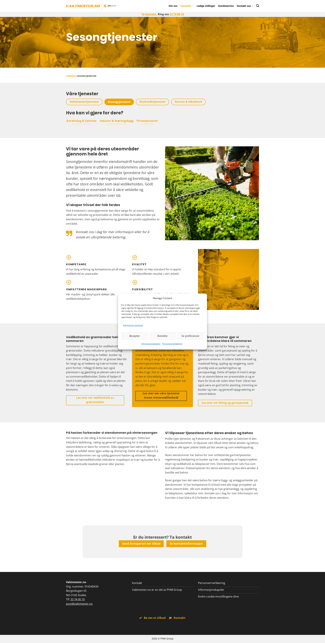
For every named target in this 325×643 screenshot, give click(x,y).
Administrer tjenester (133, 325)
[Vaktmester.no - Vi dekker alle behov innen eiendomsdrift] (91, 5)
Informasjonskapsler (151, 343)
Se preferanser (190, 335)
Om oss (173, 5)
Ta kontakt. (149, 14)
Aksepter (134, 335)
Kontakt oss (244, 5)
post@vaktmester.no (79, 604)
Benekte (162, 335)
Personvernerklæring (172, 343)
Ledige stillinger (206, 5)
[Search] (257, 6)
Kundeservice (226, 5)
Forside (70, 76)
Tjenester (185, 5)
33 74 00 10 (177, 14)
